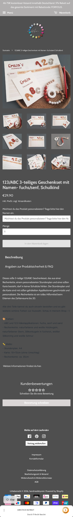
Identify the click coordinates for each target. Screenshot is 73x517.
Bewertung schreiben (36, 402)
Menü (10, 12)
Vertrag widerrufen (36, 443)
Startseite (6, 50)
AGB (36, 482)
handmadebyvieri (37, 491)
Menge (6, 226)
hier (39, 366)
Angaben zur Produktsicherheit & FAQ (29, 266)
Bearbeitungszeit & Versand (36, 474)
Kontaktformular (36, 459)
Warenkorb (64, 12)
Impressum (36, 454)
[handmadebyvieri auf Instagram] (44, 437)
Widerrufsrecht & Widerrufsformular (36, 478)
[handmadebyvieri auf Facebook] (29, 437)
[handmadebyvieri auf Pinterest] (37, 437)
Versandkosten (24, 201)
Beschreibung (14, 257)
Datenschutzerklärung (36, 470)
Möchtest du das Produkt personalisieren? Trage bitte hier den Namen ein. (33, 211)
